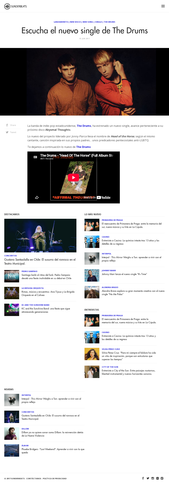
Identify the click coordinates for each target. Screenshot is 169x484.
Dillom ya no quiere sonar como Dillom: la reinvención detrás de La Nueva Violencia (52, 434)
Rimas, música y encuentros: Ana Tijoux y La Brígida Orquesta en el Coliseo (48, 293)
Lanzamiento (61, 22)
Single (98, 22)
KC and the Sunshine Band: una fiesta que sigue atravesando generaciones (46, 310)
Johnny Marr (109, 270)
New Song (88, 22)
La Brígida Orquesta (33, 288)
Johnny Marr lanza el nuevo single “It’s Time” (124, 274)
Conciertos (10, 255)
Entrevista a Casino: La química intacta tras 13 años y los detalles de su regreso (130, 242)
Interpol (106, 253)
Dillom (25, 428)
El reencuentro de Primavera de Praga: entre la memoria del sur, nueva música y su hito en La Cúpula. (132, 225)
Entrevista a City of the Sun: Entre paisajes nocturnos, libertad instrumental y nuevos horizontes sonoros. (128, 372)
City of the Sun (110, 367)
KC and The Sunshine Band (35, 305)
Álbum (25, 445)
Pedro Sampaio (29, 271)
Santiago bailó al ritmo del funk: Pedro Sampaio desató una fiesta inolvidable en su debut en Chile (46, 277)
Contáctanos (33, 478)
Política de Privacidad (55, 478)
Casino (105, 237)
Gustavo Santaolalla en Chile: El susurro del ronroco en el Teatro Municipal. (40, 261)
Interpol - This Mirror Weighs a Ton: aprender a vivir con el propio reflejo (131, 259)
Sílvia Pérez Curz (111, 349)
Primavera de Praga (112, 220)
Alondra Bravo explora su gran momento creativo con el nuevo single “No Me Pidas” (133, 293)
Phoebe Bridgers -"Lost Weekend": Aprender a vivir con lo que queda (53, 451)
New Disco (75, 22)
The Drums (109, 22)
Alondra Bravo (110, 287)
